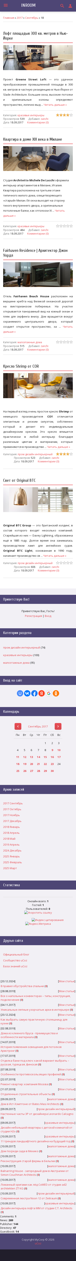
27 (31, 771)
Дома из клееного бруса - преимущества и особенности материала (29, 1035)
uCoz (38, 1243)
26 (24, 771)
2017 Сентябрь (13, 803)
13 (31, 757)
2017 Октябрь (12, 809)
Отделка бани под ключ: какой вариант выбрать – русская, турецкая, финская (35, 1062)
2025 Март (10, 868)
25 (17, 771)
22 (45, 764)
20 (31, 764)
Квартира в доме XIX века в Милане (32, 139)
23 (52, 764)
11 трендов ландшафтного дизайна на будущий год (36, 1141)
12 (24, 757)
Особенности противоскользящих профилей (31, 1074)
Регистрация (33, 616)
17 (58, 757)
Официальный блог (16, 954)
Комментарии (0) (38, 122)
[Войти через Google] (49, 693)
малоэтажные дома (30, 342)
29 (45, 771)
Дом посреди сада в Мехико (19, 1151)
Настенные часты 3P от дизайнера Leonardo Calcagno (37, 1114)
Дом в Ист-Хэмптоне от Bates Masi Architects (30, 1104)
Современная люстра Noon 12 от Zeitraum (29, 1198)
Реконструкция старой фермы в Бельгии (28, 1161)
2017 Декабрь (12, 821)
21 (38, 764)
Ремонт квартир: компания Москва (24, 1084)
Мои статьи (67, 981)
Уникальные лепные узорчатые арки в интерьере (35, 1009)
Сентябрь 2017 (38, 726)
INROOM (28, 5)
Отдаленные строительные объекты (26, 1094)
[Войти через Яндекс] (41, 693)
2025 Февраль (12, 862)
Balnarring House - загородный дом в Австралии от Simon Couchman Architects (35, 1173)
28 (38, 771)
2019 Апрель (11, 844)
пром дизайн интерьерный (35, 454)
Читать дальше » (55, 105)
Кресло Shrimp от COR (21, 366)
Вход (48, 616)
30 (52, 771)
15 (45, 757)
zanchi (44, 119)
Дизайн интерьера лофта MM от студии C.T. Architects (36, 1208)
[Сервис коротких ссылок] (38, 912)
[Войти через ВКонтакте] (27, 693)
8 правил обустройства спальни (22, 986)
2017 (20, 18)
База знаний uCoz (15, 966)
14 (38, 757)
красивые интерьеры (31, 115)
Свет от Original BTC (19, 480)
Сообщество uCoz (15, 960)
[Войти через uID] (20, 693)
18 (17, 764)
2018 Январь (11, 827)
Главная (8, 18)
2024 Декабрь (12, 850)
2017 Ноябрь (11, 815)
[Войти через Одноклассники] (56, 693)
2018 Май (9, 839)
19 (24, 764)
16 (52, 757)
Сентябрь (31, 18)
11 (17, 757)
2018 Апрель (11, 833)
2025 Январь (11, 856)
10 (58, 750)
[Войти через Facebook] (34, 693)
